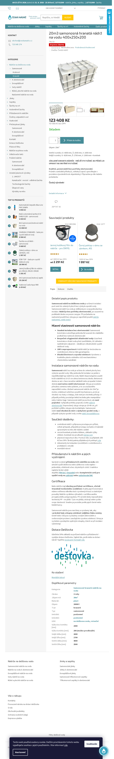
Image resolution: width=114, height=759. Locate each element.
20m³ (76, 597)
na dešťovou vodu (82, 621)
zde (66, 745)
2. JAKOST (16, 176)
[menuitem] (18, 26)
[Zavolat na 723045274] (12, 8)
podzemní (78, 618)
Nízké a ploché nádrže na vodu (20, 680)
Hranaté (16, 76)
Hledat (67, 17)
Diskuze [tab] (61, 289)
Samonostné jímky (67, 666)
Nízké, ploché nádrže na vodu (24, 91)
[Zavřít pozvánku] (105, 718)
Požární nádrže (15, 158)
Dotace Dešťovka (16, 143)
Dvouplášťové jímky (68, 673)
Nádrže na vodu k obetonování (20, 670)
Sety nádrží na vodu (16, 677)
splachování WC (86, 475)
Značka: (59, 50)
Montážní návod (58, 577)
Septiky (12, 102)
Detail (56, 269)
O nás (10, 708)
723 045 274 (17, 44)
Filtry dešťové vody (57, 735)
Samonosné (17, 68)
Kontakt (12, 139)
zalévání (69, 475)
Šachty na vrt (14, 105)
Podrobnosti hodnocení (85, 47)
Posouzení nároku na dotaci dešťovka (23, 704)
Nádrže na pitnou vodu (18, 150)
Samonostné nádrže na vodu (20, 666)
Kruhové (16, 72)
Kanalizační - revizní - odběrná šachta (27, 180)
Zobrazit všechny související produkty (77, 281)
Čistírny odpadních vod (18, 117)
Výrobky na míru (18, 191)
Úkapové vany (18, 188)
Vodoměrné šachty (17, 109)
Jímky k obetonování (68, 670)
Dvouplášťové (17, 83)
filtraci (62, 472)
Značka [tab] (70, 289)
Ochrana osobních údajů (18, 715)
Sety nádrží (16, 87)
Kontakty (11, 700)
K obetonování (18, 79)
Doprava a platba (15, 718)
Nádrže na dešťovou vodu (19, 64)
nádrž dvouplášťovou (90, 413)
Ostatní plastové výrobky (19, 173)
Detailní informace (56, 193)
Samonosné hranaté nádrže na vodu (87, 589)
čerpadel (71, 472)
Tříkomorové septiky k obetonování (75, 680)
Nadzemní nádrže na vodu (22, 94)
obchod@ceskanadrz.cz (22, 40)
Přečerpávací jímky (17, 124)
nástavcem (88, 435)
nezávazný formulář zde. (75, 540)
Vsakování (13, 120)
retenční (95, 621)
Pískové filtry (14, 146)
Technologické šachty (21, 184)
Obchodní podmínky (54, 8)
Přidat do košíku (74, 140)
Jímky (11, 98)
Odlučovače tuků (16, 154)
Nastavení (20, 752)
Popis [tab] (52, 289)
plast (76, 601)
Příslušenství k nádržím (18, 113)
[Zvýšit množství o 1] (58, 138)
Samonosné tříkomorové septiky (73, 677)
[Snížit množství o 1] (58, 142)
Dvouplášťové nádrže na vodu (20, 673)
